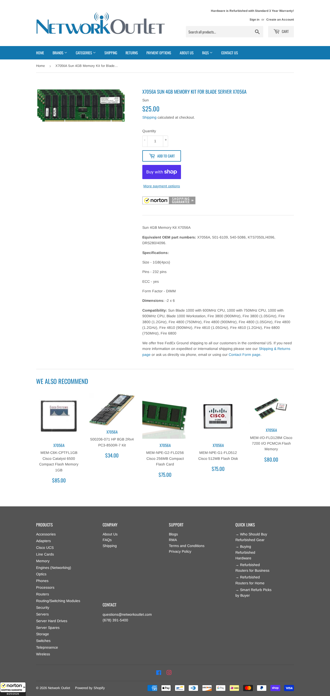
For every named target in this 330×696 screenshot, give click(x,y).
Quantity (149, 131)
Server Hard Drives (51, 621)
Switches (43, 641)
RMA (173, 540)
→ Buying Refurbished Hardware (245, 552)
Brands (58, 52)
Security (42, 607)
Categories (84, 52)
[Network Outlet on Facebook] (158, 673)
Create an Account (280, 19)
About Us (187, 52)
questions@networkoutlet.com (127, 614)
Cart (285, 31)
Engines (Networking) (53, 568)
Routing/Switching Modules (58, 601)
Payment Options (158, 52)
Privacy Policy (180, 551)
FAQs (107, 540)
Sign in (254, 19)
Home (40, 52)
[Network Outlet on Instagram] (169, 673)
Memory (43, 561)
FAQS (206, 52)
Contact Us (229, 52)
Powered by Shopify (90, 688)
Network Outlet (59, 688)
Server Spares (48, 627)
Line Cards (45, 554)
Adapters (43, 541)
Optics (41, 574)
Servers (42, 614)
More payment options (161, 186)
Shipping (110, 52)
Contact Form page (244, 355)
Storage (42, 634)
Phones (42, 581)
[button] (13, 689)
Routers (42, 594)
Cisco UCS (45, 547)
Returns (132, 52)
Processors (45, 587)
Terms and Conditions (186, 546)
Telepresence (47, 647)
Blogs (173, 534)
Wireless (43, 654)
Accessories (46, 534)
